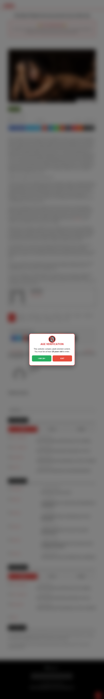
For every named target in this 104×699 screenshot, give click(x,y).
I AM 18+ (41, 358)
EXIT (62, 358)
